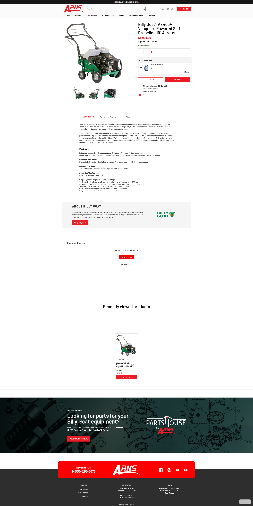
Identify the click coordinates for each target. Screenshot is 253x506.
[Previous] (64, 53)
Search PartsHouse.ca (79, 439)
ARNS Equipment (124, 504)
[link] (146, 68)
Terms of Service (83, 493)
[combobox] (114, 9)
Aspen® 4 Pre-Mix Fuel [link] (157, 64)
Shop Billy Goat (80, 223)
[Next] (124, 53)
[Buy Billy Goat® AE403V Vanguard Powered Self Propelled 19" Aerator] (126, 345)
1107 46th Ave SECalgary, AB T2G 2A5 (126, 496)
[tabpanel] (126, 156)
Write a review (126, 257)
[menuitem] (165, 8)
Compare (121, 359)
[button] (151, 72)
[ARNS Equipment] (74, 8)
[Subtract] (140, 52)
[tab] (88, 117)
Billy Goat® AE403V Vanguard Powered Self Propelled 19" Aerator (125, 365)
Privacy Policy (83, 496)
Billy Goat (141, 42)
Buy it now (177, 79)
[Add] (151, 52)
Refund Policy (83, 489)
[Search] (143, 9)
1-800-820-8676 (184, 9)
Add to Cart (150, 79)
